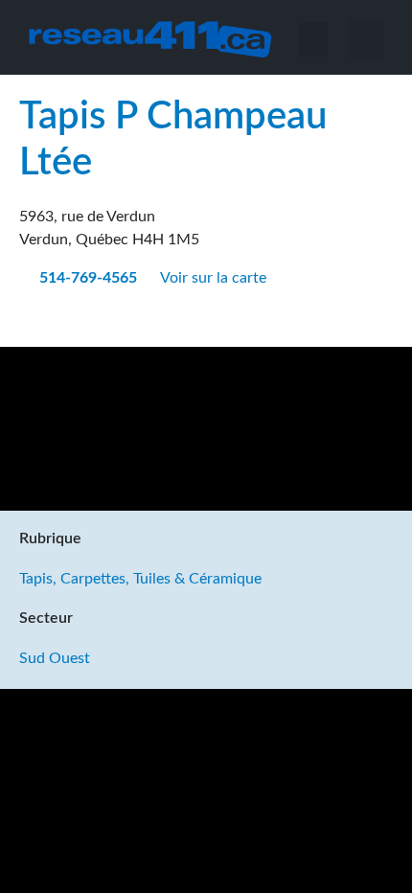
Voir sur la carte (215, 278)
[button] (366, 39)
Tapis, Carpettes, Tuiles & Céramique (140, 578)
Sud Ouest (54, 658)
